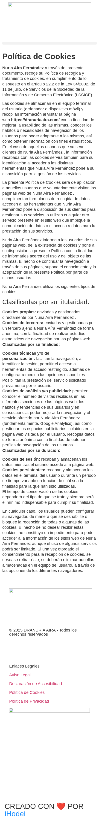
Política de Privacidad (29, 701)
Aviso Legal (20, 675)
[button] (49, 43)
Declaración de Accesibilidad (35, 683)
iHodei (15, 814)
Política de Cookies (27, 692)
